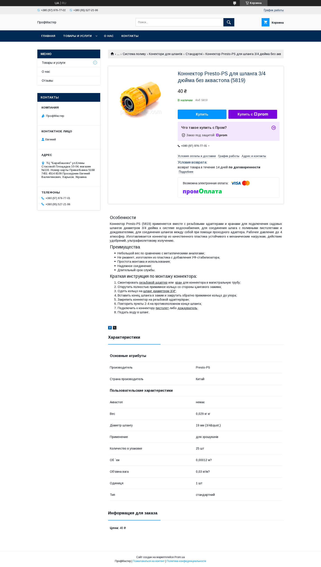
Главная (48, 36)
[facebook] (110, 328)
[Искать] (228, 22)
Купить (202, 114)
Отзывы (47, 80)
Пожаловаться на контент (149, 561)
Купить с (245, 114)
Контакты (129, 36)
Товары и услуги (77, 36)
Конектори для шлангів (165, 54)
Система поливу (134, 54)
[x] (114, 328)
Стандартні (194, 54)
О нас (109, 36)
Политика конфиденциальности (186, 561)
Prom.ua (179, 557)
